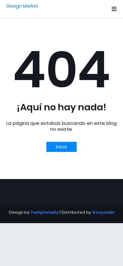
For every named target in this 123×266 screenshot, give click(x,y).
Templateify (44, 212)
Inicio (61, 147)
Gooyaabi (103, 212)
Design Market (22, 6)
